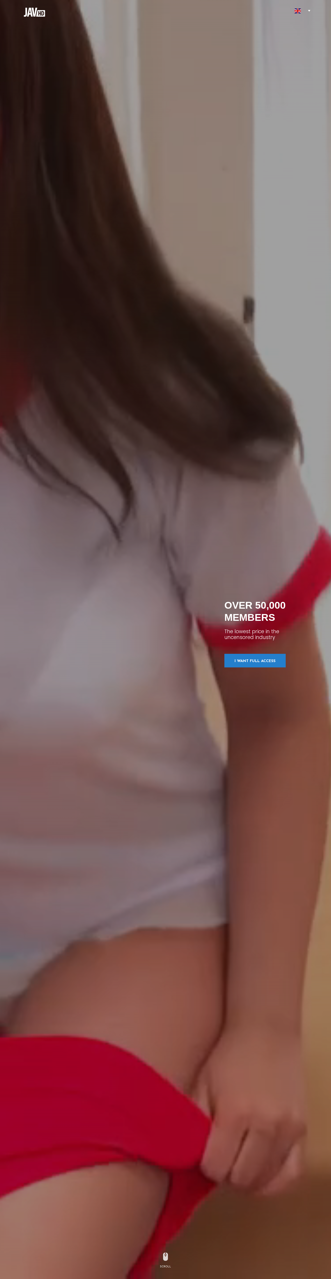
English (297, 11)
